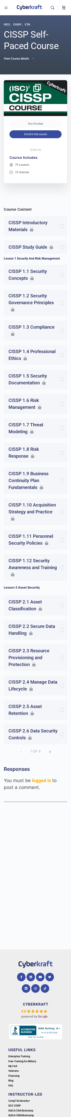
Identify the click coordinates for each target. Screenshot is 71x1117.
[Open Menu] (6, 7)
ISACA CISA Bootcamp (20, 1110)
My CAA (12, 1066)
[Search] (53, 7)
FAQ (10, 1085)
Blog (10, 1080)
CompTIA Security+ (19, 1100)
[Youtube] (40, 977)
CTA (27, 24)
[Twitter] (49, 977)
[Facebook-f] (21, 977)
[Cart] (63, 7)
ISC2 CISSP (14, 1105)
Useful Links (22, 1050)
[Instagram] (35, 988)
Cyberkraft (35, 1004)
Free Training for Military (22, 1061)
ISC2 (7, 24)
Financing (14, 1075)
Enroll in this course (35, 134)
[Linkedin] (31, 977)
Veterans (13, 1070)
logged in (41, 780)
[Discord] (26, 988)
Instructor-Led (25, 1094)
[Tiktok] (45, 988)
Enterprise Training (19, 1056)
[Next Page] (50, 751)
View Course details (17, 58)
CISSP (17, 24)
